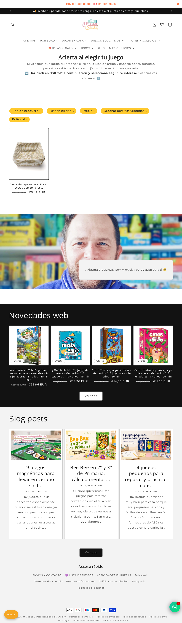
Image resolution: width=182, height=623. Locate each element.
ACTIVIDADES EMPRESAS (114, 575)
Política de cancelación (115, 620)
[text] (91, 4)
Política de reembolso (81, 617)
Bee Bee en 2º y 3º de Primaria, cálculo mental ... (91, 474)
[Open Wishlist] (162, 25)
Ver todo (91, 396)
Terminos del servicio (48, 581)
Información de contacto (86, 620)
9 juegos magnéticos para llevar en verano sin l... (36, 476)
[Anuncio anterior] (10, 11)
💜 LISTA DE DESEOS (79, 575)
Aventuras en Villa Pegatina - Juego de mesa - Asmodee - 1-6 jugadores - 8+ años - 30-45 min (29, 375)
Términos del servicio (134, 617)
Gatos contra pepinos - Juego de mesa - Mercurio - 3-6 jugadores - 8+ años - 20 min (153, 373)
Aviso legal (63, 620)
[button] (13, 25)
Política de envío (158, 617)
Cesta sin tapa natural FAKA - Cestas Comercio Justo (29, 186)
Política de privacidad (108, 617)
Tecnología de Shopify (54, 617)
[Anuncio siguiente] (172, 11)
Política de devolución (114, 581)
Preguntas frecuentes (80, 581)
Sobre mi (141, 575)
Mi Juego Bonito (32, 617)
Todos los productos (91, 587)
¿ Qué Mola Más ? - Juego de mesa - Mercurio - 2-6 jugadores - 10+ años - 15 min (70, 373)
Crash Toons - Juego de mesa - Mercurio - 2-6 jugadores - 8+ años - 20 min (111, 373)
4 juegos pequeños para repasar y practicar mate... (146, 476)
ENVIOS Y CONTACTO (47, 575)
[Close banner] (178, 4)
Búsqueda (138, 581)
